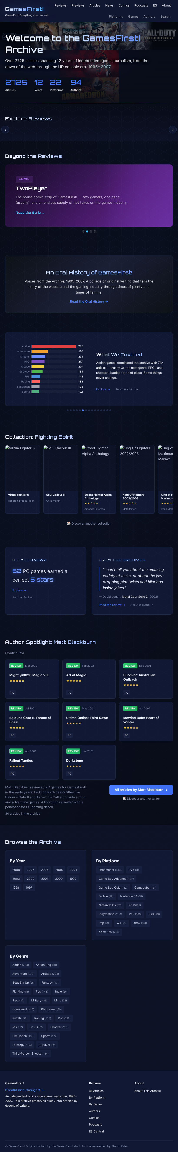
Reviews (60, 5)
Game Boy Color (113, 887)
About (166, 5)
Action (20, 965)
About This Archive (147, 1091)
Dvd (134, 869)
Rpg (64, 1018)
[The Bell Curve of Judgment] (77, 410)
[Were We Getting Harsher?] (71, 410)
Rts (17, 1027)
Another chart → (126, 389)
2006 (44, 869)
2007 (30, 869)
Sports (49, 1036)
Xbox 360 (109, 932)
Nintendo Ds (110, 905)
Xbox (140, 923)
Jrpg (18, 1000)
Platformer (51, 1009)
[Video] (91, 231)
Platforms (116, 16)
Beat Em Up (23, 982)
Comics (124, 5)
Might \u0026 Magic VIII (28, 675)
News (109, 5)
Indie (61, 991)
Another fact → (22, 597)
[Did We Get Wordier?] (98, 410)
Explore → (103, 389)
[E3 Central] (95, 231)
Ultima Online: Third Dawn (87, 718)
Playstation (110, 914)
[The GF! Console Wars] (68, 410)
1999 (73, 878)
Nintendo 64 (131, 896)
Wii (121, 923)
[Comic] (87, 231)
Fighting (20, 991)
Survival (47, 1045)
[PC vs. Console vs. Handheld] (110, 410)
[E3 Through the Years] (95, 410)
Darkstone (74, 760)
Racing (42, 1018)
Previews (78, 5)
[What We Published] (107, 410)
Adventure (23, 973)
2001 (44, 878)
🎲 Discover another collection (89, 523)
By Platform (108, 860)
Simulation (23, 1036)
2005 (59, 869)
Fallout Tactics (21, 760)
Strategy (22, 1045)
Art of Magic (76, 675)
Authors (149, 16)
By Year (17, 860)
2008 (16, 869)
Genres (133, 16)
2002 (30, 878)
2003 (16, 878)
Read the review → (112, 605)
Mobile (106, 896)
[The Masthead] (89, 410)
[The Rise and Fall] (80, 410)
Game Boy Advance (116, 878)
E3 (155, 5)
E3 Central (96, 1131)
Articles (94, 5)
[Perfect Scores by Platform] (104, 410)
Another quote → (141, 604)
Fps (42, 991)
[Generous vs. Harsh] (92, 410)
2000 (59, 878)
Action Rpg (46, 965)
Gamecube (145, 887)
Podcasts (141, 5)
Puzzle (19, 1018)
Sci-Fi (36, 1027)
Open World (23, 1009)
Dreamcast (110, 869)
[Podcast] (83, 231)
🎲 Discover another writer (141, 798)
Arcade (50, 973)
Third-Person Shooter (30, 1053)
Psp (104, 923)
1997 (29, 887)
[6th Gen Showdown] (86, 410)
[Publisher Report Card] (74, 410)
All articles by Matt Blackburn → (141, 790)
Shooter (59, 1027)
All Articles (96, 1091)
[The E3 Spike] (101, 410)
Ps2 (135, 914)
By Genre (19, 956)
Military (39, 1000)
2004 (73, 869)
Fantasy (50, 982)
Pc (135, 905)
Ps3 (154, 914)
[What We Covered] (83, 410)
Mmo (60, 1000)
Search (165, 16)
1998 (15, 887)
